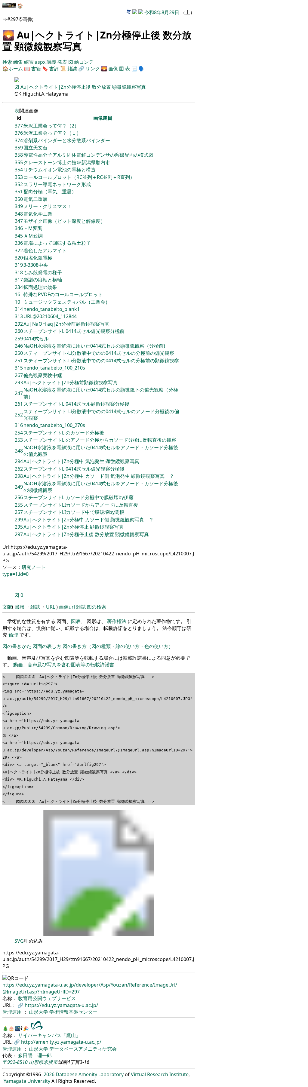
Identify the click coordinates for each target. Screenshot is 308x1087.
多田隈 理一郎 (35, 1055)
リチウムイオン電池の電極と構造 (59, 169)
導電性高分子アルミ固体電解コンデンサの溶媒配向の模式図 (88, 155)
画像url (67, 606)
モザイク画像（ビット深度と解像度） (64, 221)
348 (19, 213)
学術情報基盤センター (73, 1012)
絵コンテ (84, 62)
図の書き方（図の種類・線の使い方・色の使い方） (118, 646)
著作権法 (116, 621)
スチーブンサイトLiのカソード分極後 (63, 432)
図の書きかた (16, 646)
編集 (18, 62)
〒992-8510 (15, 1062)
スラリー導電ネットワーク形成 (57, 184)
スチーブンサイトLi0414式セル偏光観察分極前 (74, 331)
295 (19, 527)
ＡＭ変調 (33, 235)
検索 (7, 62)
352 (19, 184)
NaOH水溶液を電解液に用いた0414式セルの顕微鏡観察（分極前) (94, 345)
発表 (62, 62)
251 (19, 360)
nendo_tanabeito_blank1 (51, 309)
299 (19, 519)
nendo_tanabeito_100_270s (54, 425)
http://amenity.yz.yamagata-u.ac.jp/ (61, 1042)
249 (19, 487)
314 (19, 309)
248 (19, 450)
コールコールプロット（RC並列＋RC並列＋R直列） (79, 177)
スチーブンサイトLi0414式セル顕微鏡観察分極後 (76, 404)
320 (19, 257)
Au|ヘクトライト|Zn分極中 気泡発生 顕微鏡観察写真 (81, 461)
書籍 (36, 68)
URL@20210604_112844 (50, 316)
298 (19, 476)
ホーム (15, 68)
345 (19, 235)
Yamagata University (27, 1081)
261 (19, 404)
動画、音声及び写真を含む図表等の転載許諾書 (63, 664)
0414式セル (36, 338)
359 (19, 147)
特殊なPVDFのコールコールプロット (63, 294)
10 (17, 302)
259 (19, 338)
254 (19, 432)
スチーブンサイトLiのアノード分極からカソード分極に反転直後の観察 (99, 440)
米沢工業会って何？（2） (51, 125)
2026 (49, 1074)
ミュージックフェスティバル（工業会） (66, 302)
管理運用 (12, 1012)
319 (19, 265)
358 (19, 155)
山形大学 (39, 1012)
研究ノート (34, 567)
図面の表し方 (46, 646)
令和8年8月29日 (161, 12)
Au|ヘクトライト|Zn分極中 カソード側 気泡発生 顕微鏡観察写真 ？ (98, 476)
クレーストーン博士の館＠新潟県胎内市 (66, 162)
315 (19, 367)
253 (19, 440)
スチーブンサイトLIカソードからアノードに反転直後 (80, 505)
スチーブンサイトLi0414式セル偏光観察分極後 (74, 468)
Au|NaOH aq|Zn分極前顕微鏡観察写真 (66, 324)
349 (19, 206)
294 (19, 461)
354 (19, 169)
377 (19, 125)
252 (19, 414)
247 (19, 393)
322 (19, 250)
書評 (54, 68)
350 (19, 199)
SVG (19, 941)
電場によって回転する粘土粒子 (57, 243)
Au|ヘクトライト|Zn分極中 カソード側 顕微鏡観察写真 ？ (88, 519)
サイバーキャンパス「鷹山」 (49, 1035)
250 (19, 353)
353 (19, 177)
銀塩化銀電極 (37, 257)
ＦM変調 (32, 228)
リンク (92, 68)
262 (19, 468)
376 (19, 133)
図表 (76, 621)
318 (19, 272)
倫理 (13, 634)
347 (19, 221)
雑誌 (72, 68)
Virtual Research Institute (160, 1074)
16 (17, 294)
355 (19, 162)
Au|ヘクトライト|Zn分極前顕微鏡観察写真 (70, 382)
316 (19, 425)
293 (19, 382)
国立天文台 (35, 147)
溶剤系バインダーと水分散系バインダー (66, 140)
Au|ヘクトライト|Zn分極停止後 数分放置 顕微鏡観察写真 (83, 87)
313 (19, 316)
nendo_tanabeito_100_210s (54, 367)
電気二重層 (35, 199)
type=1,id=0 (15, 574)
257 (19, 512)
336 (19, 243)
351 (19, 191)
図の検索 (96, 606)
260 (19, 331)
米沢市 (50, 1062)
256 (19, 497)
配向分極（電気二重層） (49, 191)
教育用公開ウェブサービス (47, 998)
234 (19, 287)
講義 (52, 62)
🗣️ (141, 68)
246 (19, 345)
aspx (41, 62)
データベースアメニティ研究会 (83, 1049)
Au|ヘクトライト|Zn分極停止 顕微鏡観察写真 (73, 527)
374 (19, 140)
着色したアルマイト (45, 250)
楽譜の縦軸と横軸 (42, 279)
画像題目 (102, 118)
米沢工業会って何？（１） (52, 133)
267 (19, 375)
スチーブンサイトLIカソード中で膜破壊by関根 (73, 512)
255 (19, 505)
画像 (113, 68)
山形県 (36, 1062)
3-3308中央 (35, 265)
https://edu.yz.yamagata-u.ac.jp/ (61, 1005)
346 (19, 228)
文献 (7, 606)
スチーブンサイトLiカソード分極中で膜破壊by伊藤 (78, 497)
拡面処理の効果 (40, 287)
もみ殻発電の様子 (42, 272)
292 (19, 324)
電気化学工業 (37, 213)
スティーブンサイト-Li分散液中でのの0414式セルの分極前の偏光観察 (98, 353)
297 (19, 534)
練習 (29, 62)
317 (19, 279)
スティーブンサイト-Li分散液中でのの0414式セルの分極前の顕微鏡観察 (101, 360)
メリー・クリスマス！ (47, 206)
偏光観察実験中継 (42, 375)
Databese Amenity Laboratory (90, 1074)
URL (50, 606)
